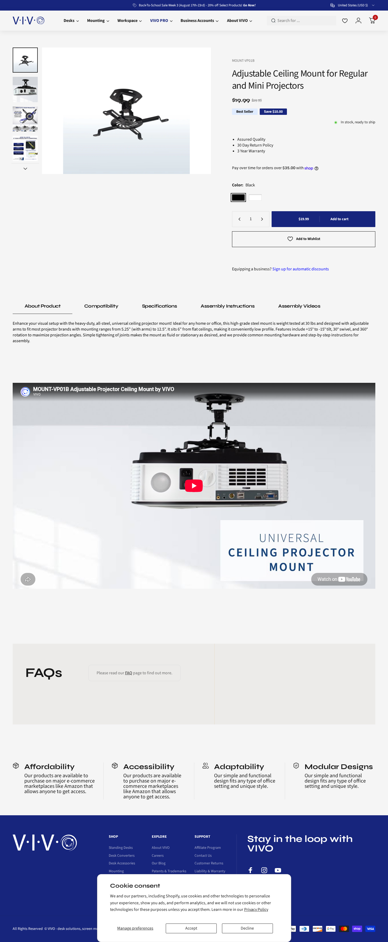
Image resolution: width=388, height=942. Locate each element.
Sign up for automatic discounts (300, 269)
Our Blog (158, 863)
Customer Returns (209, 863)
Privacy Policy (256, 909)
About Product (42, 306)
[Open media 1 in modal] (126, 111)
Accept (191, 928)
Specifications (159, 306)
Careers (158, 856)
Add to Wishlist (308, 239)
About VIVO (160, 848)
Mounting (116, 871)
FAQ (128, 673)
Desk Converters (122, 856)
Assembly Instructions (227, 306)
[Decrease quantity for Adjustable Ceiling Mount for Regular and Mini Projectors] (238, 219)
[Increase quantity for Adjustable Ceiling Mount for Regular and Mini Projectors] (263, 219)
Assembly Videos (299, 306)
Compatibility (101, 306)
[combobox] (352, 5)
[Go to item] (25, 60)
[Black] (238, 197)
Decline (247, 928)
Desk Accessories (122, 863)
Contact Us (203, 856)
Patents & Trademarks (169, 871)
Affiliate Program (208, 848)
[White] (255, 197)
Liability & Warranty (210, 871)
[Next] (197, 111)
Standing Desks (121, 848)
